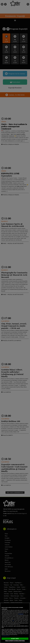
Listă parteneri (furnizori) (5, 635)
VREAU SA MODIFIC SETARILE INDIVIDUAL (15, 640)
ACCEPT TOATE (15, 638)
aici (13, 620)
